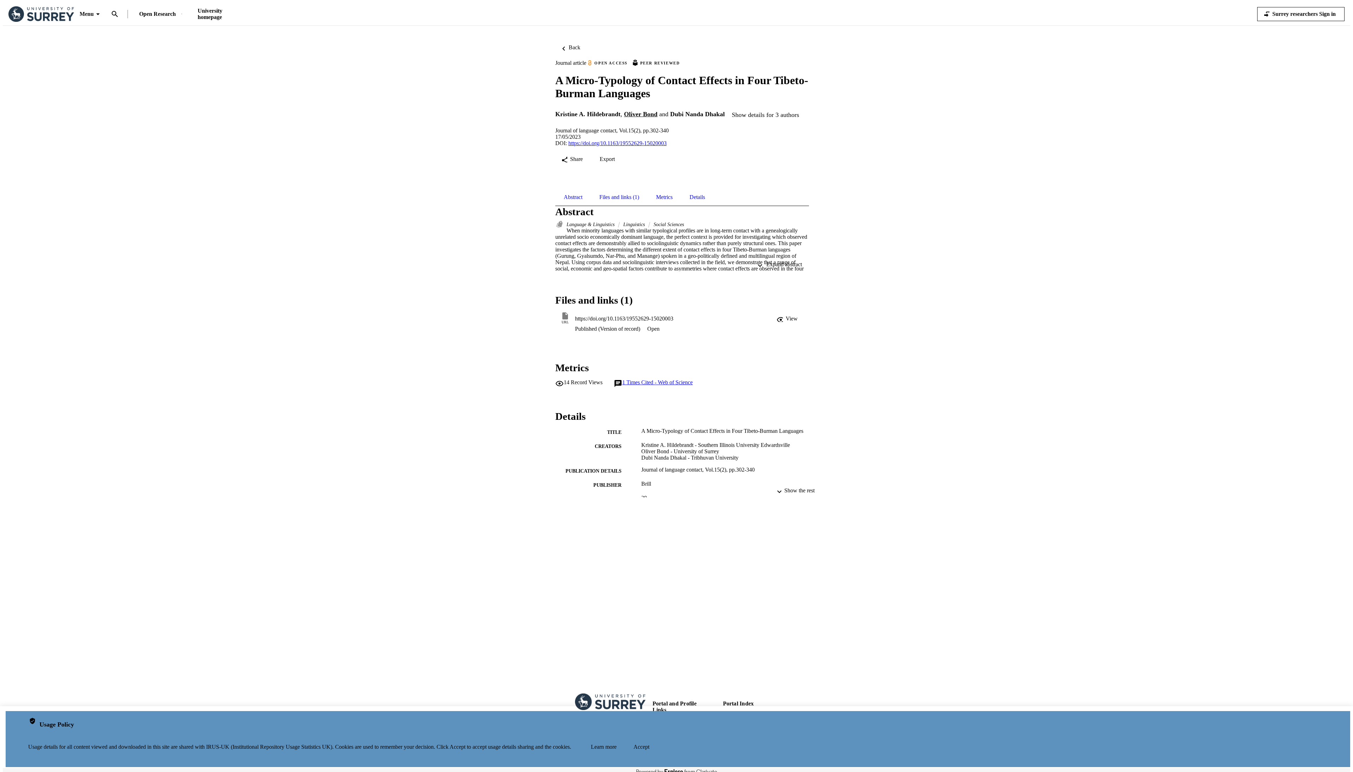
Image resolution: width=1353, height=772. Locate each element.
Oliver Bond (640, 114)
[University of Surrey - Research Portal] (41, 14)
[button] (787, 319)
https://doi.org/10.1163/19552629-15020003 (617, 143)
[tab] (573, 197)
